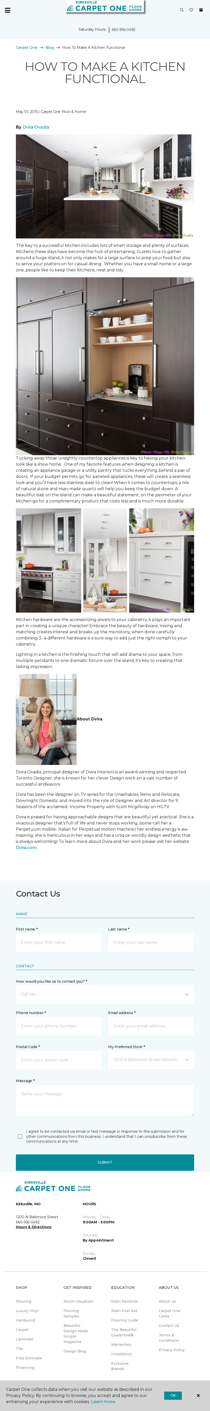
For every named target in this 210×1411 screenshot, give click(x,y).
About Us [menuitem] (167, 1301)
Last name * (118, 929)
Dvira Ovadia (36, 127)
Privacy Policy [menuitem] (172, 1350)
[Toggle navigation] (7, 10)
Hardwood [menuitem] (25, 1320)
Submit (105, 1162)
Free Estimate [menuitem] (29, 1358)
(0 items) (201, 10)
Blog (50, 47)
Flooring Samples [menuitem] (71, 1313)
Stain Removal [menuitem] (124, 1301)
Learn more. (103, 1401)
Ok (173, 1395)
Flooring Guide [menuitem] (124, 1320)
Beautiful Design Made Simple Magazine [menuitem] (76, 1333)
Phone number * (31, 1013)
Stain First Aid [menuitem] (124, 1311)
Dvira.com (26, 847)
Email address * (121, 1013)
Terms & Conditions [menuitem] (169, 1338)
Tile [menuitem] (19, 1348)
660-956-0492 (123, 29)
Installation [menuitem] (121, 1354)
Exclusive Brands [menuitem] (120, 1366)
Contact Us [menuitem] (169, 1325)
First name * (27, 929)
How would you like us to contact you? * (51, 981)
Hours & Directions (33, 1227)
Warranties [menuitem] (121, 1344)
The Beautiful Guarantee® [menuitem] (123, 1332)
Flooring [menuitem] (23, 1301)
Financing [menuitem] (25, 1367)
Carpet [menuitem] (22, 1329)
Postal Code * (28, 1047)
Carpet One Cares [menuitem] (169, 1313)
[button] (182, 10)
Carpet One (26, 47)
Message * (25, 1081)
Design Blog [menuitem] (75, 1351)
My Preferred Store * (126, 1047)
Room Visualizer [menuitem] (78, 1301)
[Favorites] (191, 10)
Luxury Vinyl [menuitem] (27, 1311)
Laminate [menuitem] (24, 1339)
